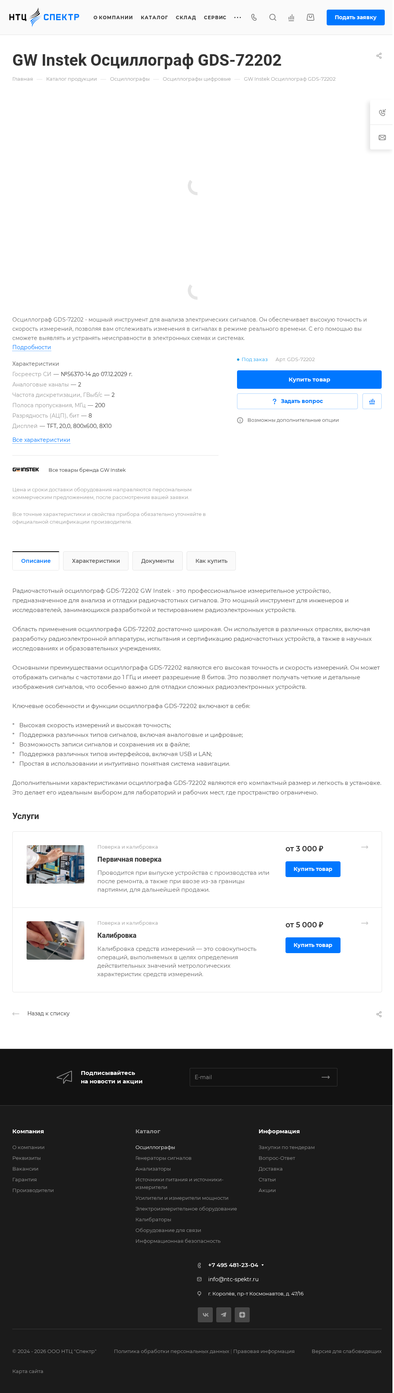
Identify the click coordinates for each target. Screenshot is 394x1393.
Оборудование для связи (168, 1230)
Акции (267, 1190)
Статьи (267, 1179)
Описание (36, 560)
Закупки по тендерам (287, 1147)
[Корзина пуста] (310, 17)
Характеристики (96, 560)
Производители (33, 1190)
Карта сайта (27, 1371)
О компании (28, 1147)
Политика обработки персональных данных (171, 1351)
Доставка (271, 1169)
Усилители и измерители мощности (182, 1198)
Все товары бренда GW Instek (87, 470)
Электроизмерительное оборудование (186, 1209)
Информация (279, 1131)
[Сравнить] (372, 401)
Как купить (211, 560)
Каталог (147, 1131)
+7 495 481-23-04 (233, 1265)
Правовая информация (264, 1351)
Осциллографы (155, 1147)
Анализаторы (153, 1169)
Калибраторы (153, 1219)
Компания (28, 1131)
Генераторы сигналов (163, 1158)
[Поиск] (272, 17)
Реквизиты (26, 1158)
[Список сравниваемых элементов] (291, 17)
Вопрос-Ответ (277, 1158)
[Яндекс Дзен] (242, 1314)
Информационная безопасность (177, 1241)
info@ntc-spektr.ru (233, 1279)
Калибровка (117, 935)
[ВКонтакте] (205, 1314)
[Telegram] (223, 1314)
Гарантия (24, 1179)
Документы (157, 560)
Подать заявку (356, 17)
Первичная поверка (129, 859)
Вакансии (25, 1169)
